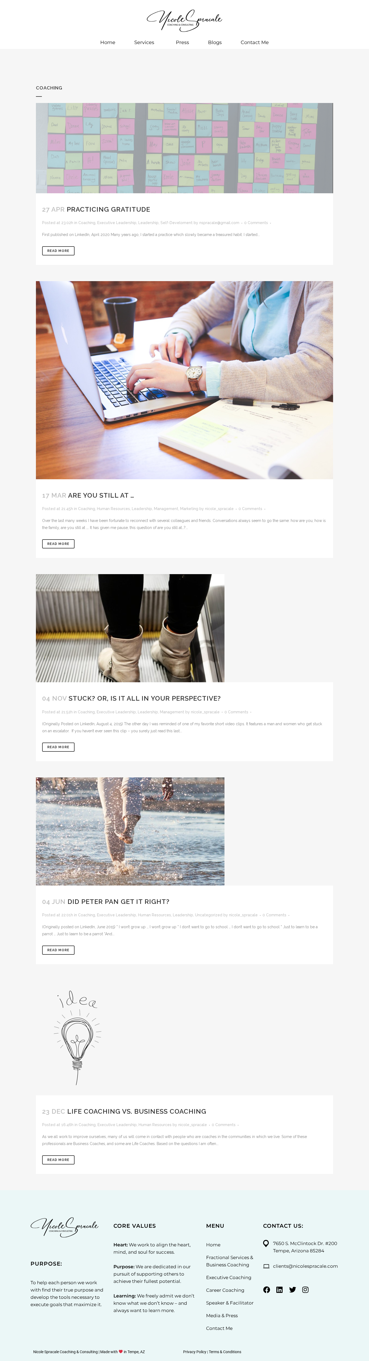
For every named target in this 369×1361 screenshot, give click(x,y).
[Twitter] (292, 1289)
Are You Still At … (101, 495)
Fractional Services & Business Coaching (229, 1261)
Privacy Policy (194, 1352)
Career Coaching (225, 1290)
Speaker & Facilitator (230, 1303)
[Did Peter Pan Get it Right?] (184, 831)
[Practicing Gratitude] (184, 148)
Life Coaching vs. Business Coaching (136, 1111)
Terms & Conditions (225, 1352)
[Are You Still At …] (184, 380)
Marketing (189, 509)
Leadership (148, 223)
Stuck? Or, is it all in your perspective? (145, 698)
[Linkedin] (279, 1289)
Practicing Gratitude (108, 209)
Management (166, 509)
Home (107, 42)
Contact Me (255, 42)
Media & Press (222, 1315)
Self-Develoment (176, 223)
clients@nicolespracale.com (305, 1266)
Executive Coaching (228, 1277)
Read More (58, 251)
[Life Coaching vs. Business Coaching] (184, 1037)
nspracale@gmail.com (219, 223)
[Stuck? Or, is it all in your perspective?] (184, 628)
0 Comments (256, 223)
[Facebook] (266, 1289)
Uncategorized (208, 915)
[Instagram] (305, 1289)
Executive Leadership (116, 223)
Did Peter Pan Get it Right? (119, 902)
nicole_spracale (219, 509)
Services (144, 42)
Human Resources (113, 509)
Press (182, 42)
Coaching (86, 223)
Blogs (215, 42)
